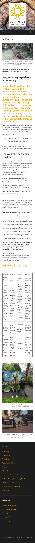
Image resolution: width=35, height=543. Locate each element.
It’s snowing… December (10, 521)
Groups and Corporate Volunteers (13, 475)
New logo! (5, 513)
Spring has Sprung (8, 517)
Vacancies (5, 491)
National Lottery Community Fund (13, 479)
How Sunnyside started (9, 509)
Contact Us (6, 455)
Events (4, 467)
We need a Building (8, 463)
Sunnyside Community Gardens (19, 537)
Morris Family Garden (9, 505)
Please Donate (7, 471)
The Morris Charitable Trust (11, 483)
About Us (5, 451)
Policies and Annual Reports (11, 487)
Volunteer (5, 459)
